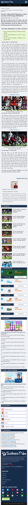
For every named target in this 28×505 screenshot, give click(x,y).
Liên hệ (3, 483)
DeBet (16, 298)
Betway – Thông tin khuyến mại (10, 370)
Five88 (16, 307)
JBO (16, 271)
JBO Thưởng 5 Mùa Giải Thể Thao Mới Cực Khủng (13, 367)
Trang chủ (4, 473)
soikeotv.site (4, 456)
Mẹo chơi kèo (6, 318)
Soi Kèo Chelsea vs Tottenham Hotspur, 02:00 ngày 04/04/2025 (19, 211)
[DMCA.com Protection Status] (6, 498)
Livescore (4, 477)
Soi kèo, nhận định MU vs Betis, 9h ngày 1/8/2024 (18, 232)
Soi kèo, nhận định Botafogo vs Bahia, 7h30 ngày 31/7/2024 (19, 254)
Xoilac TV (17, 432)
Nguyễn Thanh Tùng (12, 189)
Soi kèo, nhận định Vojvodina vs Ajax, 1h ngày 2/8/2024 (19, 217)
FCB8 (16, 289)
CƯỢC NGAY (7, 277)
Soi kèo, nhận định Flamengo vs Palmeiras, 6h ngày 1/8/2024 (19, 225)
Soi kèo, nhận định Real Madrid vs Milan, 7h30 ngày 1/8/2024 (19, 239)
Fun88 (16, 279)
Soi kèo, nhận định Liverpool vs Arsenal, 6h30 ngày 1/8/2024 (19, 247)
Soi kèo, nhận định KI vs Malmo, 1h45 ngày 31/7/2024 (19, 262)
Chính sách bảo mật (6, 479)
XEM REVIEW (20, 277)
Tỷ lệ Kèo (4, 475)
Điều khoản (4, 481)
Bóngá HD (8, 434)
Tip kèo (19, 5)
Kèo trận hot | (9, 5)
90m (5, 438)
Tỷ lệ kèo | (15, 5)
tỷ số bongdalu (18, 466)
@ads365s (10, 464)
